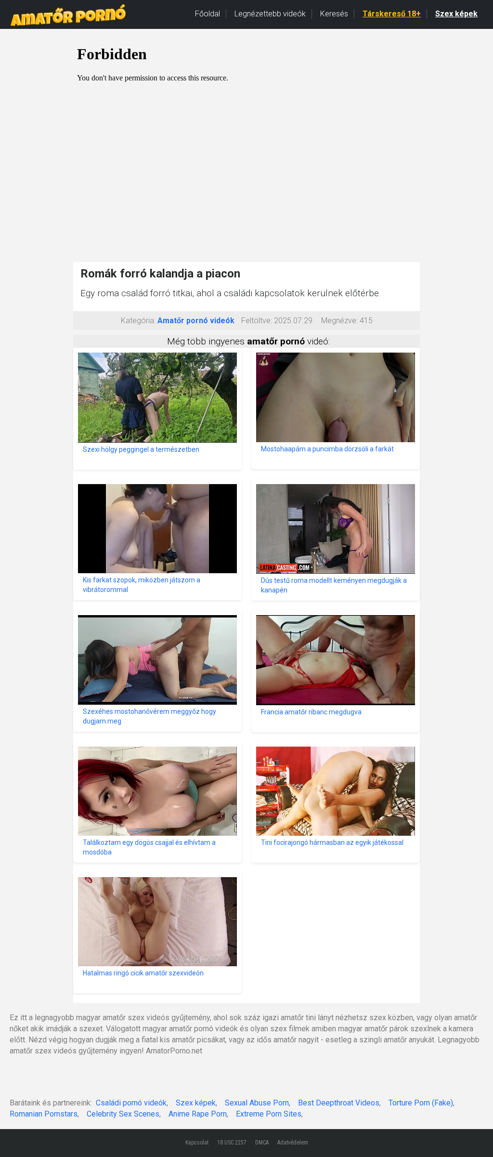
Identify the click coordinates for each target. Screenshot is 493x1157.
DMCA (262, 1142)
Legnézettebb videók (270, 13)
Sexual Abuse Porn (257, 1102)
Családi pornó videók (131, 1102)
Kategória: (138, 320)
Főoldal (207, 13)
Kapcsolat (196, 1142)
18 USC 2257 (231, 1142)
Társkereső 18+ (392, 13)
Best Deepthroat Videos (338, 1102)
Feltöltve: (256, 320)
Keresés (334, 13)
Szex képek (456, 13)
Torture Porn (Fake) (421, 1102)
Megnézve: (339, 320)
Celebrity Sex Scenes (123, 1113)
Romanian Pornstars (44, 1113)
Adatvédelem (292, 1142)
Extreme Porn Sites (268, 1113)
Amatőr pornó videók (195, 320)
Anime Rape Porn (198, 1113)
